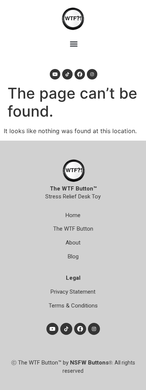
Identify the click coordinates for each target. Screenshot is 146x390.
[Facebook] (79, 74)
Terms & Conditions (73, 305)
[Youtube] (55, 74)
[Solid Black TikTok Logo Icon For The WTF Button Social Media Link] (67, 74)
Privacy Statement (73, 291)
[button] (73, 44)
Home (73, 215)
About (73, 242)
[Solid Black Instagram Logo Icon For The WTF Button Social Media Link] (92, 74)
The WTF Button (73, 228)
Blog (73, 256)
